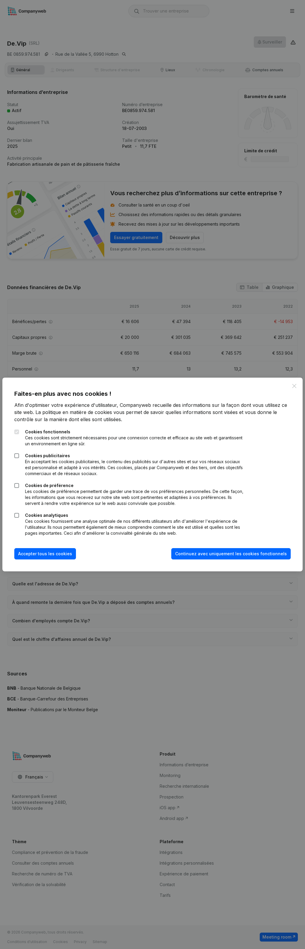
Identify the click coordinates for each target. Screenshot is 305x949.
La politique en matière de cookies (73, 412)
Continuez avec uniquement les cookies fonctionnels (231, 553)
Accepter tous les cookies (45, 553)
